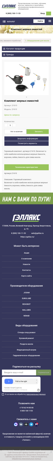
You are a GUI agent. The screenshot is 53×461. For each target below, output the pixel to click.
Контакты (26, 270)
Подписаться (43, 372)
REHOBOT (26, 304)
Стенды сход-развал (26, 332)
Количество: (9, 121)
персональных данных (36, 394)
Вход (43, 13)
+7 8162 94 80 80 (26, 408)
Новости (26, 264)
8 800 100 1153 (26, 411)
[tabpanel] (26, 78)
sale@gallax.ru (37, 233)
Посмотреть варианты (27, 143)
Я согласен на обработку (25, 394)
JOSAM (27, 293)
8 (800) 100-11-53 (13, 13)
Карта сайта (26, 276)
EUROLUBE (26, 298)
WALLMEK (26, 310)
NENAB (26, 316)
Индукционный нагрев (26, 350)
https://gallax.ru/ (27, 237)
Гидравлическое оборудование (26, 355)
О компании (26, 259)
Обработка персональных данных (26, 459)
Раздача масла (26, 344)
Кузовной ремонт (26, 338)
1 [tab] (26, 97)
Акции (26, 253)
